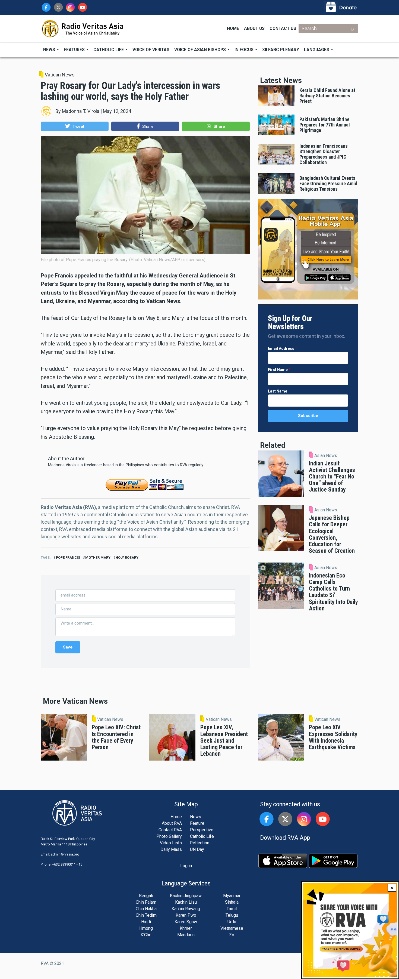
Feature (197, 823)
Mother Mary (97, 557)
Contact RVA (170, 829)
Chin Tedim (146, 915)
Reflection (199, 842)
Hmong (146, 928)
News (49, 49)
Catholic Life (109, 49)
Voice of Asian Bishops (200, 49)
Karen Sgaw (186, 921)
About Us (254, 28)
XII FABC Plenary (280, 49)
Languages (317, 49)
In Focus (245, 49)
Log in (186, 865)
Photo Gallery (169, 836)
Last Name (277, 391)
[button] (75, 126)
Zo (231, 934)
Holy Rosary (127, 557)
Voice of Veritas (150, 49)
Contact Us (283, 28)
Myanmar (231, 895)
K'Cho (146, 934)
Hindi (146, 921)
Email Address (281, 348)
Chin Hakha (146, 908)
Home (233, 28)
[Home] (83, 28)
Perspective (201, 829)
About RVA (172, 823)
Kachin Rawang (186, 908)
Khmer (186, 928)
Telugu (232, 915)
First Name (278, 369)
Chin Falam (146, 902)
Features (75, 49)
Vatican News (60, 75)
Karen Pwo (186, 915)
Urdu (231, 921)
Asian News (325, 455)
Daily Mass (171, 849)
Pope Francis (68, 557)
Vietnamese (231, 928)
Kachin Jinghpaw (186, 895)
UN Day (197, 849)
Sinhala (232, 902)
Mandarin (186, 934)
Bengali (146, 895)
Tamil (232, 908)
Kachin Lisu (186, 902)
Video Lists (171, 842)
